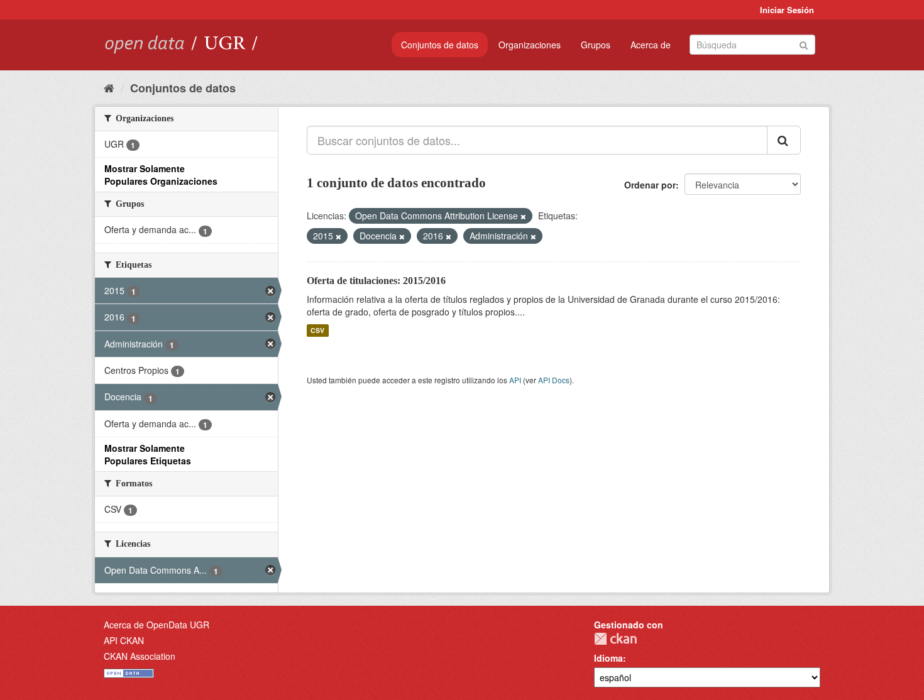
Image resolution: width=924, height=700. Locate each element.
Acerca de (650, 44)
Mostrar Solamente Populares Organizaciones (160, 174)
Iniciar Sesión (787, 10)
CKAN (615, 638)
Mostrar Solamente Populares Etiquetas (147, 454)
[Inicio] (109, 87)
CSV (317, 330)
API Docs (553, 380)
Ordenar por (650, 184)
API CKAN (124, 640)
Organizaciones (529, 44)
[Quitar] (523, 216)
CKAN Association (139, 656)
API (515, 380)
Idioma (608, 658)
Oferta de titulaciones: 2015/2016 (376, 280)
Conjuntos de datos (439, 44)
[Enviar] (803, 43)
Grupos (595, 44)
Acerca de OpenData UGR (156, 624)
